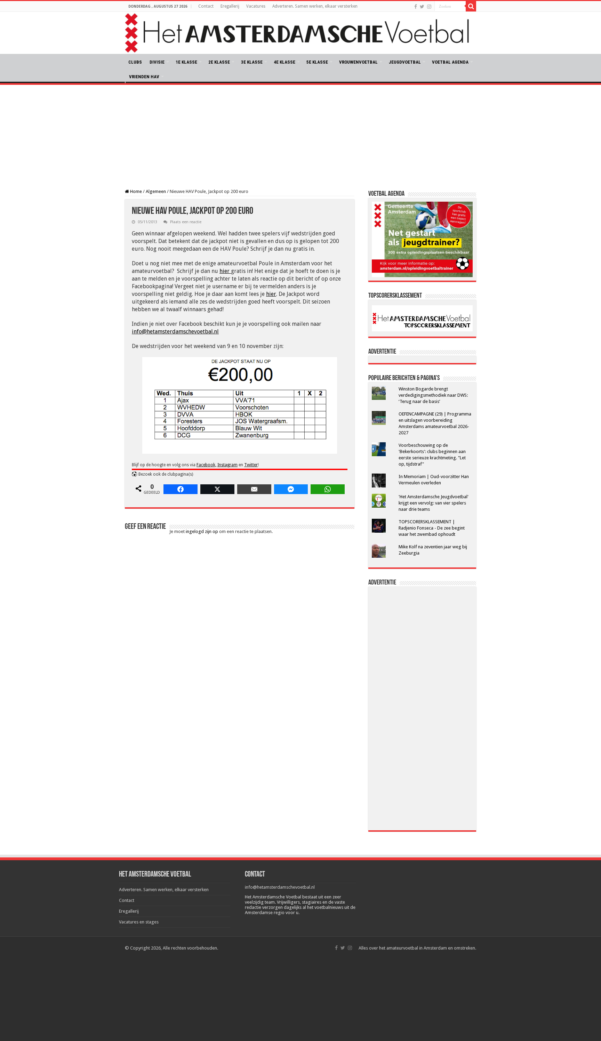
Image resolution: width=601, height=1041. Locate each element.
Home (135, 191)
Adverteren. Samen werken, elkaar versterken (315, 6)
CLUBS (135, 62)
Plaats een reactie (185, 222)
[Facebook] (416, 6)
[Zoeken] (471, 6)
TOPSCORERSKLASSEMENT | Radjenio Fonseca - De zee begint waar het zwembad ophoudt (432, 528)
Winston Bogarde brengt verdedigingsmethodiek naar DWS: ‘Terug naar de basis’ (433, 395)
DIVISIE (157, 62)
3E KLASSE (252, 62)
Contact (206, 6)
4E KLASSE (284, 62)
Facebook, (206, 464)
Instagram (227, 464)
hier (225, 271)
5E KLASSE (317, 62)
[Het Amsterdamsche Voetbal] (300, 33)
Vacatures (255, 6)
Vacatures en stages (139, 922)
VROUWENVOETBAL (358, 62)
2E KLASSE (219, 62)
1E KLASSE (186, 62)
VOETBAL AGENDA (450, 62)
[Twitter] (422, 6)
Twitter (251, 464)
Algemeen (156, 191)
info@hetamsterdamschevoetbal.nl (175, 331)
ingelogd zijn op (202, 531)
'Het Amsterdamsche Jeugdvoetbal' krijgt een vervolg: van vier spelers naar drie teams (433, 503)
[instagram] (429, 6)
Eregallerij (230, 6)
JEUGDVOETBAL (405, 62)
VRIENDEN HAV (144, 76)
